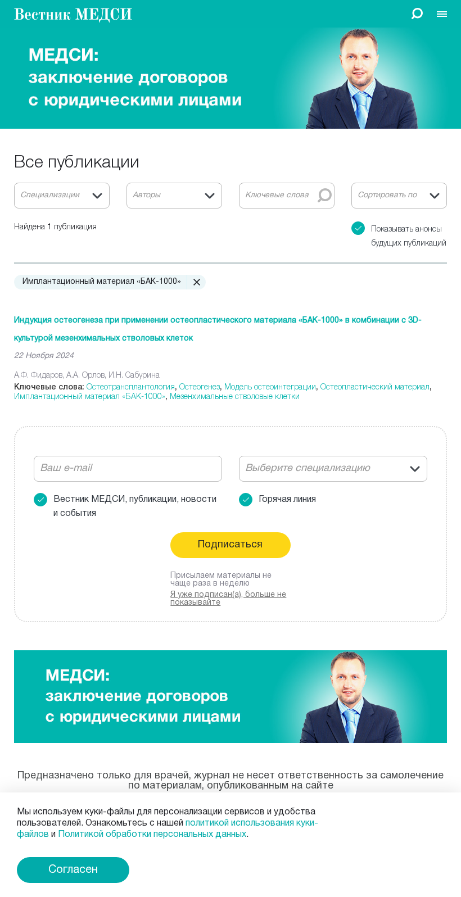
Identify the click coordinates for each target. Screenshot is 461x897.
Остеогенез (199, 386)
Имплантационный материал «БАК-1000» (89, 396)
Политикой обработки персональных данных (152, 835)
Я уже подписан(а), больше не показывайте (228, 598)
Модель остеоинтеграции (270, 386)
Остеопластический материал (375, 386)
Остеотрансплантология (131, 386)
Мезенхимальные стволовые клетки (235, 396)
